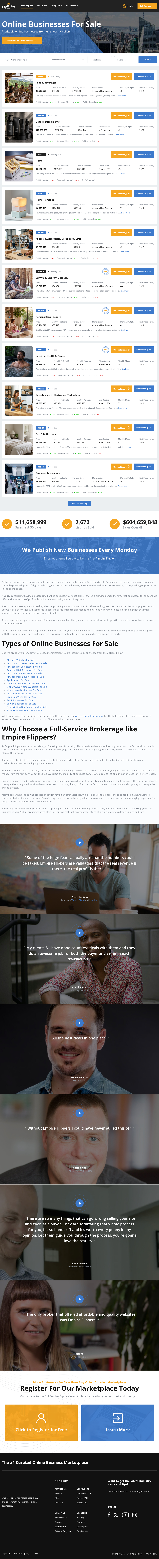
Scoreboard (60, 1526)
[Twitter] (116, 1515)
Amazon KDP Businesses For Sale (24, 673)
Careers (58, 1522)
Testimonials (61, 1517)
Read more (121, 95)
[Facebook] (109, 1515)
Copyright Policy (134, 1553)
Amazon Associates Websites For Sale (27, 663)
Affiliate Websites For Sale (21, 659)
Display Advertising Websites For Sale (27, 686)
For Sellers (42, 5)
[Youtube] (125, 1515)
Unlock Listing (120, 76)
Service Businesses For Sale (21, 703)
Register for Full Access (20, 40)
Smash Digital (78, 900)
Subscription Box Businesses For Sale (27, 707)
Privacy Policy (151, 1553)
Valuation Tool (84, 1493)
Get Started (145, 6)
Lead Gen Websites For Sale (22, 696)
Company (55, 5)
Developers (82, 1526)
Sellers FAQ (82, 1502)
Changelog (82, 1512)
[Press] (7, 1521)
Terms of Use (118, 1553)
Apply (148, 59)
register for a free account (89, 715)
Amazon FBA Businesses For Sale (24, 666)
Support (81, 1522)
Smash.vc (93, 900)
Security (80, 1517)
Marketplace (27, 5)
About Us (59, 1493)
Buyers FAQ (82, 1498)
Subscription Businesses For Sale (24, 710)
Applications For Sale (18, 680)
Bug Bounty (82, 1531)
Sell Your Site (83, 1488)
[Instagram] (134, 1515)
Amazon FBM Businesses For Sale (24, 670)
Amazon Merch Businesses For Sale (25, 676)
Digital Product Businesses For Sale (26, 683)
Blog (57, 1498)
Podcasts (59, 1502)
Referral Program (63, 1531)
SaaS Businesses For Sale (20, 700)
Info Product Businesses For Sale (24, 693)
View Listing (142, 76)
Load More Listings (79, 503)
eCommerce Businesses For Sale (24, 690)
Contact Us (60, 1512)
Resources (71, 5)
